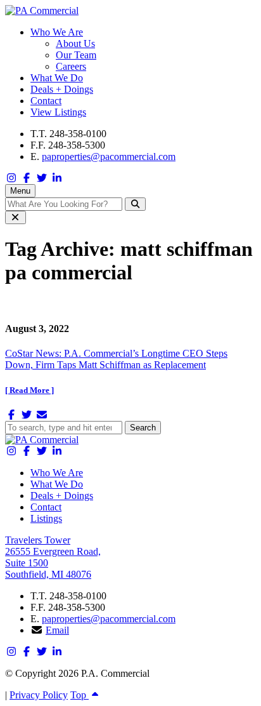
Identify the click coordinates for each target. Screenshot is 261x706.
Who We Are (56, 32)
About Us (75, 43)
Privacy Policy (39, 694)
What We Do (56, 77)
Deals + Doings (61, 89)
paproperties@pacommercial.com (108, 156)
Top (79, 694)
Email (57, 630)
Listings (46, 518)
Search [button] (143, 427)
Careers (71, 66)
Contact (45, 100)
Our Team (76, 55)
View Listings (58, 112)
